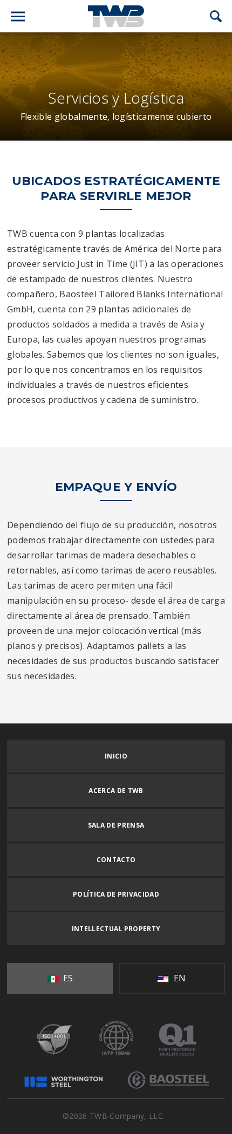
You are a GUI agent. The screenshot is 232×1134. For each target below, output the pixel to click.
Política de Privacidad (116, 894)
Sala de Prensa (116, 825)
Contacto (116, 859)
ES (67, 978)
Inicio (116, 756)
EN (178, 978)
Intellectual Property (116, 928)
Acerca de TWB (115, 790)
